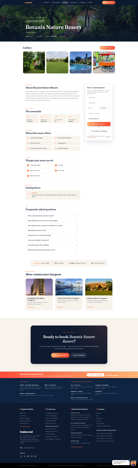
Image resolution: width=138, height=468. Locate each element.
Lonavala (78, 425)
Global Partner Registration (103, 426)
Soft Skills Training (50, 434)
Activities (74, 2)
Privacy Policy (92, 137)
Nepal (83, 443)
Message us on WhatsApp (100, 131)
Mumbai (73, 417)
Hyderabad (80, 415)
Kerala (72, 437)
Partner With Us (100, 423)
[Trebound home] (28, 2)
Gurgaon (87, 417)
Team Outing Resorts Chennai (104, 438)
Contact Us (99, 418)
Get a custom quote (60, 355)
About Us (98, 413)
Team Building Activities (51, 413)
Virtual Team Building (50, 421)
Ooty (91, 425)
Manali (72, 429)
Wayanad (80, 427)
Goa (72, 435)
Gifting (83, 2)
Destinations (56, 2)
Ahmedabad (78, 419)
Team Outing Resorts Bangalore (104, 433)
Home (47, 2)
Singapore (78, 443)
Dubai (72, 443)
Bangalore (73, 415)
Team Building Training (51, 431)
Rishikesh (86, 427)
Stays (65, 2)
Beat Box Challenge (25, 418)
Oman (88, 443)
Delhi (82, 417)
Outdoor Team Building (51, 418)
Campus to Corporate (51, 436)
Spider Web (23, 413)
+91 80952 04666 (112, 375)
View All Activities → (25, 426)
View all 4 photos (108, 47)
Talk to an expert (108, 2)
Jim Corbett (79, 437)
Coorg (72, 425)
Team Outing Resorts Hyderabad (105, 441)
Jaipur (84, 435)
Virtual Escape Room (25, 421)
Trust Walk (22, 415)
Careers (98, 421)
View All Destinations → (77, 447)
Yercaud (74, 427)
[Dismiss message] (129, 460)
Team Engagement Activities (52, 439)
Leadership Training (50, 429)
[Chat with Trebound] (133, 463)
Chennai (87, 415)
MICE (90, 2)
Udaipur (89, 435)
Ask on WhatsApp (78, 355)
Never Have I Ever (24, 423)
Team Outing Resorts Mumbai (104, 436)
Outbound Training (50, 423)
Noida (72, 419)
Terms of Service (108, 465)
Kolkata (85, 419)
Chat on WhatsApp (96, 375)
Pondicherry (78, 435)
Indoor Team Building (50, 415)
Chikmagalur (85, 425)
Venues (32, 17)
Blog (97, 415)
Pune (78, 417)
